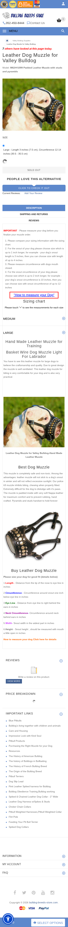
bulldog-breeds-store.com (43, 902)
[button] (62, 31)
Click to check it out (34, 188)
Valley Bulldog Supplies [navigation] (21, 41)
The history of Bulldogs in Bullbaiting (28, 761)
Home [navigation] (7, 41)
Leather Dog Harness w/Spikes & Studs (29, 801)
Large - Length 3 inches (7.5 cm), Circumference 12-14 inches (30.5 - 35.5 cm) (32, 151)
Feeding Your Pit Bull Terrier (23, 822)
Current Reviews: (11, 193)
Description (34, 208)
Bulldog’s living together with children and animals (35, 725)
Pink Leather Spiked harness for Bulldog (30, 786)
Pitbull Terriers (16, 776)
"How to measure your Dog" (34, 295)
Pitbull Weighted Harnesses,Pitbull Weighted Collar (35, 812)
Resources (14, 751)
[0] (59, 22)
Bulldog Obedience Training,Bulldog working (32, 791)
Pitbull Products (17, 741)
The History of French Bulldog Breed (28, 766)
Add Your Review (33, 193)
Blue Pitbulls (15, 720)
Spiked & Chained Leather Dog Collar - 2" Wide (33, 796)
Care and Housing (18, 730)
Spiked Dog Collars (19, 827)
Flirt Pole (13, 817)
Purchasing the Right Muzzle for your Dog (30, 746)
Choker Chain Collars (20, 806)
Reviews (34, 220)
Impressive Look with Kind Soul (25, 735)
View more (13, 681)
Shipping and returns (34, 214)
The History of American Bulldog (25, 756)
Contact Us (37, 23)
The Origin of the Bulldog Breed (25, 771)
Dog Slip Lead (16, 781)
